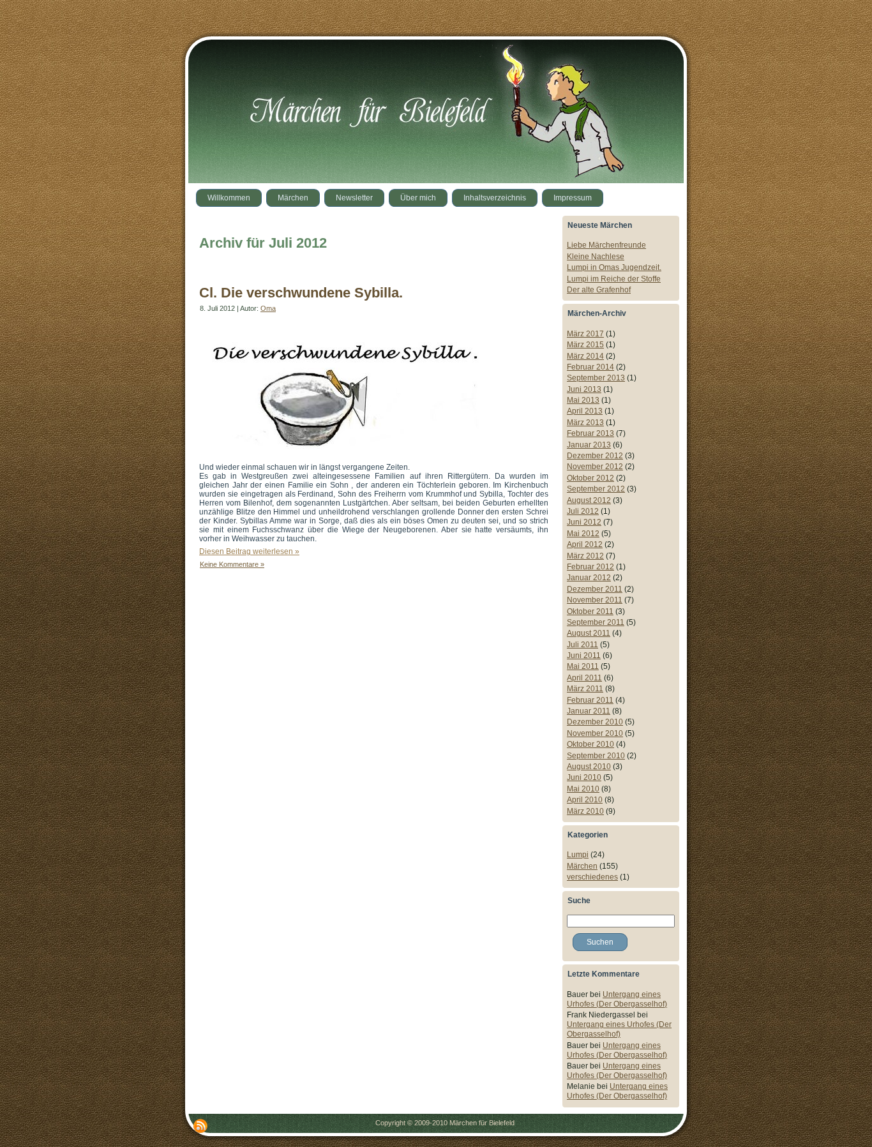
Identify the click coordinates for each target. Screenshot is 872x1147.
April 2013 (585, 411)
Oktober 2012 (590, 478)
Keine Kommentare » (232, 564)
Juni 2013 (584, 389)
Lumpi (578, 854)
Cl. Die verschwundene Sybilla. (301, 293)
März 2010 (585, 811)
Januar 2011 (588, 711)
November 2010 (595, 733)
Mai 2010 (583, 788)
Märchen (582, 866)
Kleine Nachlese (595, 256)
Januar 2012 (589, 577)
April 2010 (585, 799)
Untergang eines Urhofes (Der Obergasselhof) (617, 999)
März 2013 (585, 422)
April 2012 (585, 544)
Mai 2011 (583, 666)
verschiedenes (592, 877)
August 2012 (589, 500)
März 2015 (585, 344)
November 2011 (594, 600)
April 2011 (584, 677)
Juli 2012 (583, 511)
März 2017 (585, 333)
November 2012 (595, 466)
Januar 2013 (589, 444)
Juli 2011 (582, 644)
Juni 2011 (584, 655)
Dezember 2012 (595, 455)
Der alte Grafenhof (599, 289)
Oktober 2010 (590, 744)
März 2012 (585, 555)
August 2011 (588, 633)
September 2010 (596, 755)
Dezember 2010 (595, 721)
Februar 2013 (590, 433)
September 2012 (596, 488)
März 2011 (585, 688)
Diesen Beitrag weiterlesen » (249, 551)
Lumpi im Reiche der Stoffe (614, 278)
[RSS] (200, 1126)
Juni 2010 (584, 777)
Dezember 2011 (594, 589)
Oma (268, 308)
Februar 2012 (590, 566)
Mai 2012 (583, 533)
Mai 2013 (583, 400)
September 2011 (595, 622)
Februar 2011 (590, 700)
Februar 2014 (590, 367)
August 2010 (589, 766)
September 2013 (596, 377)
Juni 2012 (584, 522)
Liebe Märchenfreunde (606, 245)
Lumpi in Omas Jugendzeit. (614, 267)
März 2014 (585, 356)
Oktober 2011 (590, 611)
